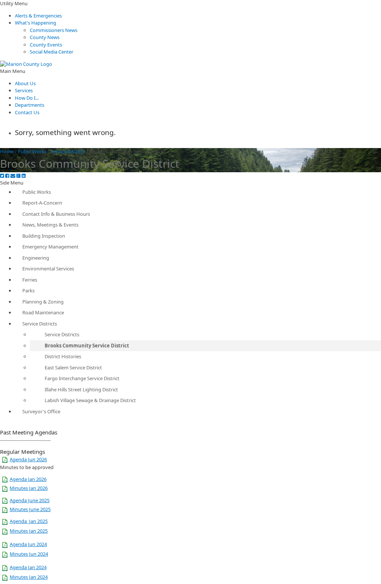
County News (45, 37)
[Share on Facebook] (7, 175)
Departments (29, 105)
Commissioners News (53, 30)
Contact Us (27, 112)
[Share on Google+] (18, 175)
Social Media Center (51, 51)
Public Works (32, 151)
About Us (25, 83)
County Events (46, 44)
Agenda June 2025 (29, 500)
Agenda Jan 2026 (28, 479)
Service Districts (68, 151)
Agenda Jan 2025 (29, 521)
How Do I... (27, 97)
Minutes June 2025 (30, 509)
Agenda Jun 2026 (28, 459)
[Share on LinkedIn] (24, 175)
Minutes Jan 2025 (29, 530)
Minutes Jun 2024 (29, 554)
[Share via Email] (12, 175)
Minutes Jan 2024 (29, 577)
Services (24, 90)
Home (7, 151)
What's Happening (35, 22)
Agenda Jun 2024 (28, 544)
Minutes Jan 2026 (29, 488)
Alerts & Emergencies (38, 15)
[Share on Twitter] (2, 175)
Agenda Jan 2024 (28, 567)
